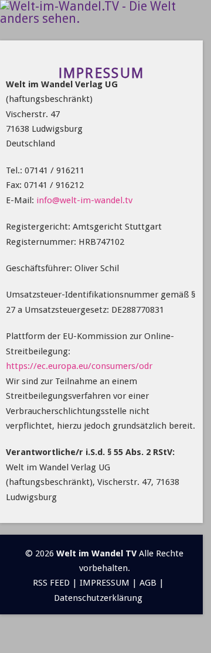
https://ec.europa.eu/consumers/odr (79, 366)
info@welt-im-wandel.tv (84, 200)
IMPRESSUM (105, 582)
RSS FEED (51, 582)
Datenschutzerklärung (98, 598)
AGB (147, 582)
